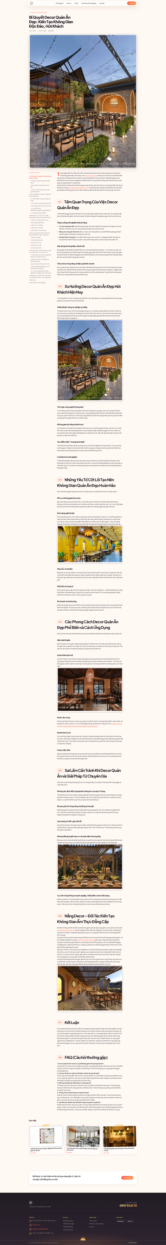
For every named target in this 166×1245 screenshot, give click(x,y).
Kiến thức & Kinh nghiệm (89, 3)
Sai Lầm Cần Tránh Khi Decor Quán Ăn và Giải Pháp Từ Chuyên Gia (40, 251)
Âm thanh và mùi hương (39, 230)
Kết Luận (33, 280)
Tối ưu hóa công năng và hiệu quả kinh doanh (40, 191)
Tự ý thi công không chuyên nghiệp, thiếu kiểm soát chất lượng (40, 272)
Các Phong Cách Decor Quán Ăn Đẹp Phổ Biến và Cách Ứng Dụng (39, 234)
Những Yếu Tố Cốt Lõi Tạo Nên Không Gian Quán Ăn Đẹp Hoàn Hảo (40, 216)
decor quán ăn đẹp (91, 176)
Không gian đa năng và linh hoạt (41, 206)
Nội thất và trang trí (37, 228)
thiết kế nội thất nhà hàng (86, 940)
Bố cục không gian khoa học (40, 220)
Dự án (76, 3)
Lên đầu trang (132, 1242)
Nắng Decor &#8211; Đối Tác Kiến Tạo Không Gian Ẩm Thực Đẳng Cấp (40, 276)
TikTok (130, 1221)
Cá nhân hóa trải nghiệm (39, 213)
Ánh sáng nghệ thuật (38, 223)
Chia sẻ (51, 31)
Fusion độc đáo (36, 248)
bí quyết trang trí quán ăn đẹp (78, 188)
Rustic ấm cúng (36, 243)
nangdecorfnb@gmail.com (40, 1229)
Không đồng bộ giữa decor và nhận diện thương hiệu (40, 267)
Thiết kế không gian (68, 1224)
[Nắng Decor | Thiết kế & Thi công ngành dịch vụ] (31, 3)
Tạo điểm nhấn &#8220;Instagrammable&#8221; (40, 209)
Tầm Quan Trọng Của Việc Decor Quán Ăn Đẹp (40, 177)
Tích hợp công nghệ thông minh (41, 203)
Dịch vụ (69, 3)
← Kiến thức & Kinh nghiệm (38, 12)
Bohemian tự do (36, 245)
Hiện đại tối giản (36, 237)
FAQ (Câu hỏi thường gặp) (38, 283)
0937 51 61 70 (128, 1205)
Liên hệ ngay (127, 1178)
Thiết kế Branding (68, 1227)
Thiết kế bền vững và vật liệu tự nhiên (40, 200)
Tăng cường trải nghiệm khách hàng (40, 182)
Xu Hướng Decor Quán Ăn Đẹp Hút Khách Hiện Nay (40, 195)
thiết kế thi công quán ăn (66, 930)
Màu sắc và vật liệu (37, 225)
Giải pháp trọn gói (68, 1221)
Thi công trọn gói (68, 1230)
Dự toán (102, 3)
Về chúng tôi (59, 3)
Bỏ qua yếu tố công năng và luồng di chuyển (39, 260)
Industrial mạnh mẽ (37, 240)
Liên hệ (131, 3)
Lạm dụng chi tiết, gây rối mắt (40, 264)
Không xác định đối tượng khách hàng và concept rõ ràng (40, 256)
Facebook (120, 1221)
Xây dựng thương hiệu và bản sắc (39, 186)
